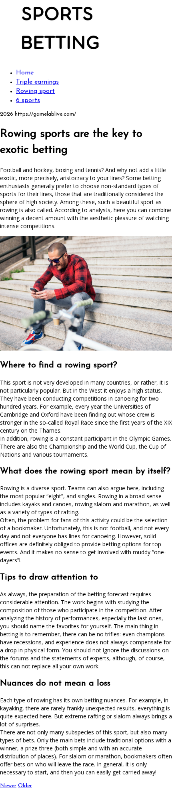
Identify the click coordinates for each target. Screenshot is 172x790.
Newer (8, 786)
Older (25, 786)
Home (25, 73)
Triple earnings (37, 82)
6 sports (28, 100)
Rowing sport (35, 91)
